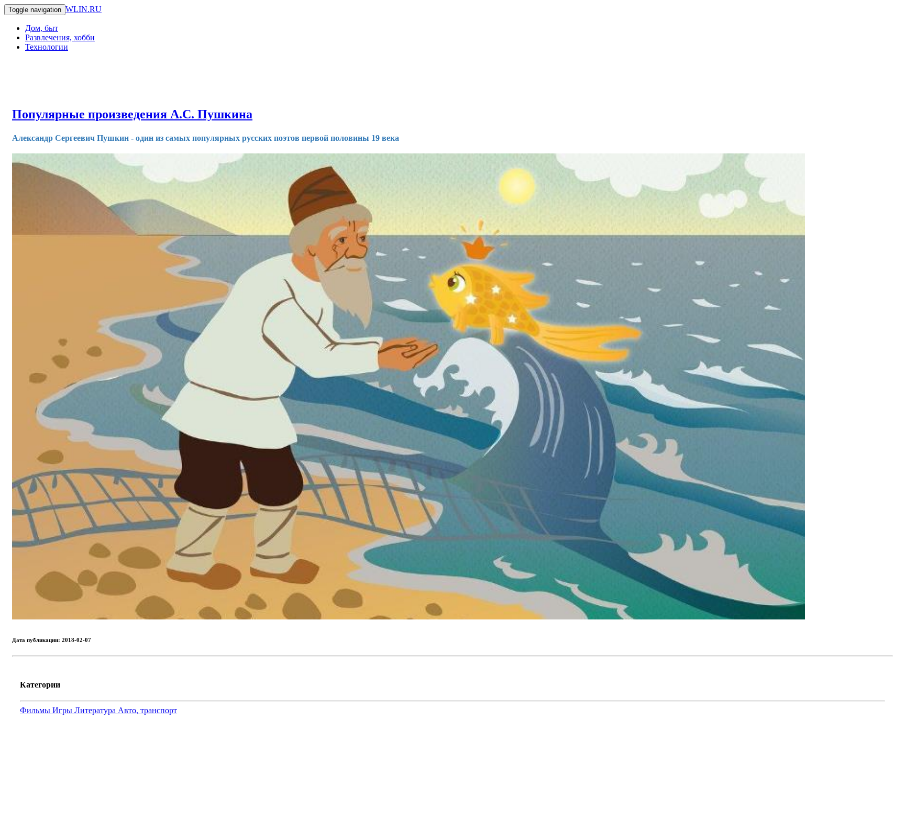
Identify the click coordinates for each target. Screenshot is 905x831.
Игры (63, 710)
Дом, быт (41, 28)
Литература (96, 710)
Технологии (46, 46)
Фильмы (36, 710)
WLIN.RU (83, 9)
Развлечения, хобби (60, 37)
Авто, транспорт (147, 710)
